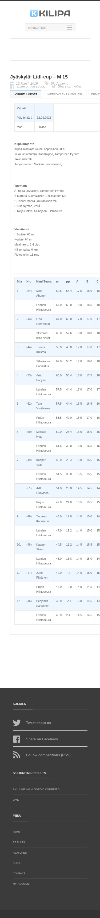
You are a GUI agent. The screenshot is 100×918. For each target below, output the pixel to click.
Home (17, 831)
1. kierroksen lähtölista (63, 94)
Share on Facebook (30, 86)
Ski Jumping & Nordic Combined (36, 789)
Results (19, 842)
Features (20, 852)
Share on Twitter (69, 86)
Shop (17, 863)
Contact (19, 873)
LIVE (16, 799)
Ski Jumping (60, 83)
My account (22, 883)
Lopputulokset (25, 94)
